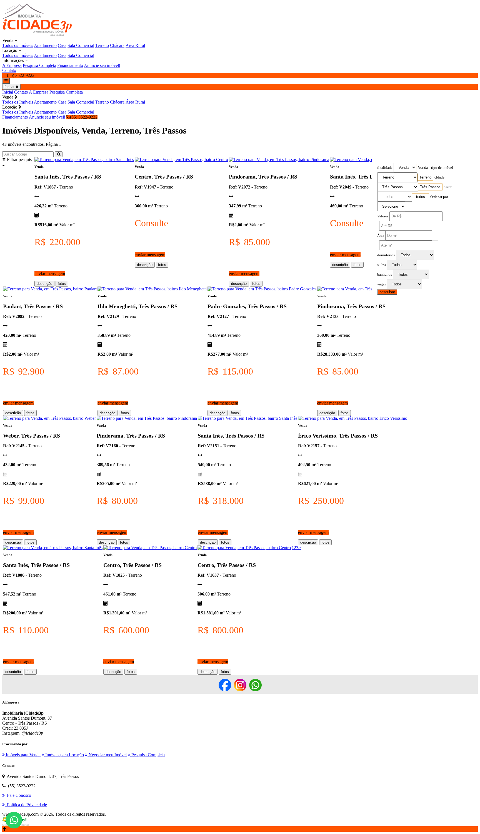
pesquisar (387, 292)
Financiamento (70, 65)
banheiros (384, 275)
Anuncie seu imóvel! (102, 65)
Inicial (7, 92)
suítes (381, 265)
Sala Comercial (81, 45)
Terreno (102, 45)
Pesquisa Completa (39, 65)
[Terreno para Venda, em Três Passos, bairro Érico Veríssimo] (352, 418)
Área (380, 236)
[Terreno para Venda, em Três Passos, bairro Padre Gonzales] (262, 289)
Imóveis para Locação (64, 754)
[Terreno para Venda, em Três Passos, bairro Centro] (181, 159)
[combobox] (423, 167)
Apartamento (45, 45)
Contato (9, 70)
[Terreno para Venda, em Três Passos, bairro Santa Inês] (84, 159)
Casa (62, 45)
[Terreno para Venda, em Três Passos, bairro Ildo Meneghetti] (152, 289)
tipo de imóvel (442, 168)
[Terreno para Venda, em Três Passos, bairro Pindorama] (279, 159)
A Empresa (12, 65)
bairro (448, 187)
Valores (382, 216)
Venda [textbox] (423, 167)
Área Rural (135, 45)
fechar (10, 87)
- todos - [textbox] (420, 197)
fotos (62, 284)
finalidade (384, 168)
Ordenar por (439, 197)
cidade (439, 177)
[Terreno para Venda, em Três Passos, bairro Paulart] (50, 289)
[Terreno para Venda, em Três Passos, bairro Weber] (49, 418)
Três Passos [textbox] (430, 187)
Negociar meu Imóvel (107, 754)
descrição (44, 284)
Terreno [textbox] (425, 177)
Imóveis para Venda (23, 754)
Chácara (117, 45)
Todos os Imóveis (17, 45)
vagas (381, 284)
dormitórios (386, 255)
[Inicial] (37, 35)
